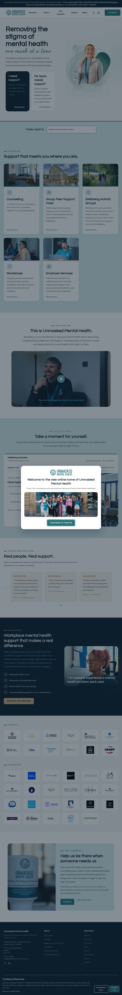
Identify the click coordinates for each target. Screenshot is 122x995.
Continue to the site (61, 523)
